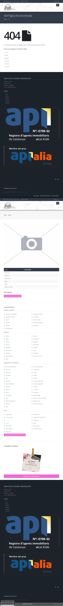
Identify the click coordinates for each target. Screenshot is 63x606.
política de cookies (27, 604)
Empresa (7, 63)
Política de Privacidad (45, 195)
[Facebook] (55, 179)
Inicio (5, 19)
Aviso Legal (36, 195)
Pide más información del (13, 296)
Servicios (7, 61)
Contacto (7, 66)
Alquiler (7, 58)
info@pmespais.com (11, 87)
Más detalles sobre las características (15, 435)
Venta (6, 55)
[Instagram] (58, 179)
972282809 (25, 1)
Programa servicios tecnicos (10, 188)
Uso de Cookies (55, 195)
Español (56, 1)
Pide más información (32, 476)
